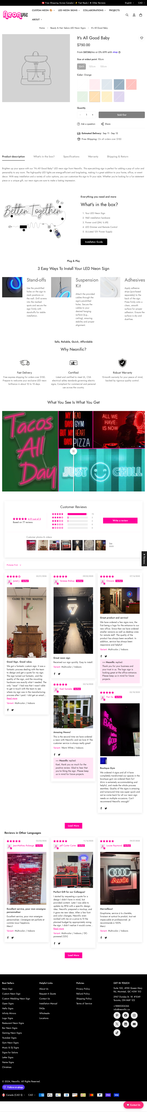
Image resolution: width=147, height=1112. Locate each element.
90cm (82, 67)
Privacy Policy (83, 988)
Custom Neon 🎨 (42, 10)
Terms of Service (84, 1003)
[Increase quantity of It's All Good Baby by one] (93, 115)
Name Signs (8, 1062)
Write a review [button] (120, 520)
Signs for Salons (10, 1052)
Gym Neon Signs (10, 1042)
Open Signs (7, 1003)
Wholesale (44, 1013)
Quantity (81, 108)
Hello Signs (7, 1008)
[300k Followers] (125, 1015)
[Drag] (73, 451)
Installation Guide (94, 242)
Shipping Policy (84, 998)
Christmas (6, 1067)
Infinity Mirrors (9, 1013)
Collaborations (93, 10)
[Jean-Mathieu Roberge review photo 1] (27, 878)
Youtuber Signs (9, 1037)
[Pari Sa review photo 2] (103, 760)
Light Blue (106, 84)
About (36, 19)
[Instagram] (134, 1015)
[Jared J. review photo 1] (27, 622)
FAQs (42, 1008)
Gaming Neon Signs (12, 1033)
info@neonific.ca (122, 1009)
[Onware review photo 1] (120, 600)
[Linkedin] (125, 1024)
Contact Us (44, 998)
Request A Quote (47, 993)
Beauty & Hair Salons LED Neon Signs (68, 28)
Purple (119, 96)
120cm (93, 67)
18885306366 (122, 1006)
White (82, 84)
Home (42, 28)
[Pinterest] (117, 1015)
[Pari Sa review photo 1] (120, 729)
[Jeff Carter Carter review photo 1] (73, 870)
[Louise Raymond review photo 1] (120, 878)
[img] (14, 576)
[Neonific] (15, 15)
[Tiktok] (117, 1032)
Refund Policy (83, 993)
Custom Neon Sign (11, 993)
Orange (94, 96)
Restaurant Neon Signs (13, 1023)
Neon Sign (7, 988)
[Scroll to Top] (141, 1096)
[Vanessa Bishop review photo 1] (73, 620)
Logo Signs (7, 1018)
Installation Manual (48, 1003)
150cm (104, 67)
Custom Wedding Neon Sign (16, 998)
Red (131, 84)
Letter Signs (7, 1057)
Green (82, 96)
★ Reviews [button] (144, 559)
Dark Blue (119, 84)
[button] (140, 15)
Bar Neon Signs (9, 1028)
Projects (114, 10)
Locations (43, 1018)
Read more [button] (12, 698)
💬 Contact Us (133, 1105)
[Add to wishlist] (141, 38)
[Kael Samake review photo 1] (73, 711)
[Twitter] (117, 1024)
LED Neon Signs (67, 10)
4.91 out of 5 (34, 519)
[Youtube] (134, 1024)
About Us (43, 988)
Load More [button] (73, 825)
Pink (94, 84)
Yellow (106, 96)
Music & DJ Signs (10, 1047)
